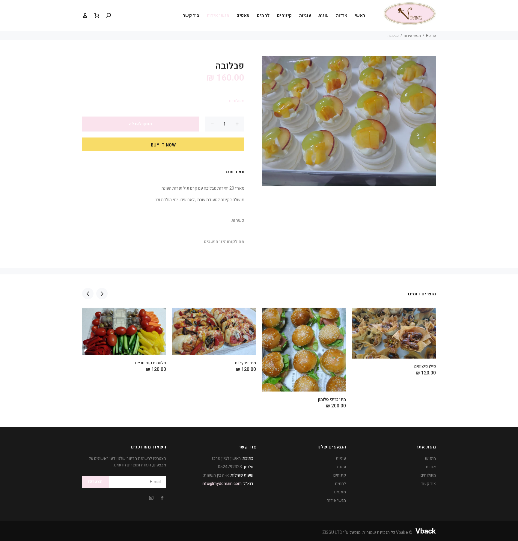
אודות (341, 15)
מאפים (243, 15)
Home (431, 35)
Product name (456, 517)
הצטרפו (95, 481)
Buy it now (163, 145)
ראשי (360, 15)
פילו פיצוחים (425, 366)
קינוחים (284, 15)
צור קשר (191, 15)
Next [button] (102, 293)
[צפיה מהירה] (92, 317)
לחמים (263, 15)
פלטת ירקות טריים (150, 363)
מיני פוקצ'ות (245, 363)
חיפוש (430, 458)
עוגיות (305, 15)
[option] (124, 332)
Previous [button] (88, 293)
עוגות (323, 15)
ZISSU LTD (332, 532)
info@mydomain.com (222, 483)
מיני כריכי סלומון (332, 399)
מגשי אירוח (218, 15)
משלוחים (236, 101)
